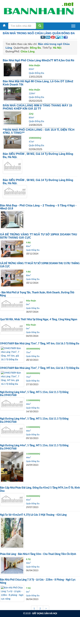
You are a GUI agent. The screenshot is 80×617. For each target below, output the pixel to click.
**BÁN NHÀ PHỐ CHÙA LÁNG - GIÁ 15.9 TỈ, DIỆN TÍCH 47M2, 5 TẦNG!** (38, 131)
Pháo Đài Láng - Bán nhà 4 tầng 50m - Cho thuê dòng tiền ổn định (38, 554)
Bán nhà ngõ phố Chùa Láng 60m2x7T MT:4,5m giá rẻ (38, 60)
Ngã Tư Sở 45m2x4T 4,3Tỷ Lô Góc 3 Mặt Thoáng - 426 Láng (33, 515)
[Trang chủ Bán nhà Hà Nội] (38, 10)
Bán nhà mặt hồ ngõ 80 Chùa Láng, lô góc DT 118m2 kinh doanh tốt (38, 83)
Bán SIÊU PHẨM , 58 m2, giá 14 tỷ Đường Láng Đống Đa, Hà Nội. (38, 155)
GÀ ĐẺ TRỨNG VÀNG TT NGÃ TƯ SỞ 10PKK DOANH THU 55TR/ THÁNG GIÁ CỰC (38, 236)
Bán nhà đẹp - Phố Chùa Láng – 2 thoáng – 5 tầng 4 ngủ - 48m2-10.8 (38, 207)
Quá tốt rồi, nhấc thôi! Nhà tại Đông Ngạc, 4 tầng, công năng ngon (38, 319)
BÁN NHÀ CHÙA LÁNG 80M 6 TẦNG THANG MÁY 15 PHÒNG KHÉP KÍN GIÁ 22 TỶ (37, 107)
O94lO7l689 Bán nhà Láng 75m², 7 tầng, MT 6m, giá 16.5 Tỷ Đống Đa (39, 343)
